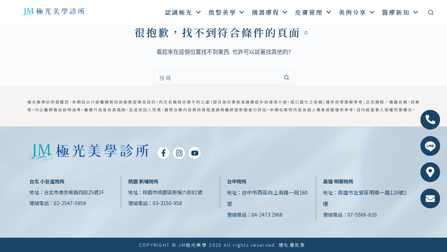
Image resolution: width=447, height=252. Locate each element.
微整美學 (222, 12)
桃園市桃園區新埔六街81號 (172, 192)
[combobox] (217, 78)
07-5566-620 (362, 214)
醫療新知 (396, 12)
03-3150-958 (167, 203)
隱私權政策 (292, 244)
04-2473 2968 (267, 214)
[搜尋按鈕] (286, 77)
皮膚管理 (309, 12)
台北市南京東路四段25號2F (74, 192)
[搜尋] (430, 12)
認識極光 (179, 12)
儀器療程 (266, 12)
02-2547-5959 (70, 203)
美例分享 (353, 12)
